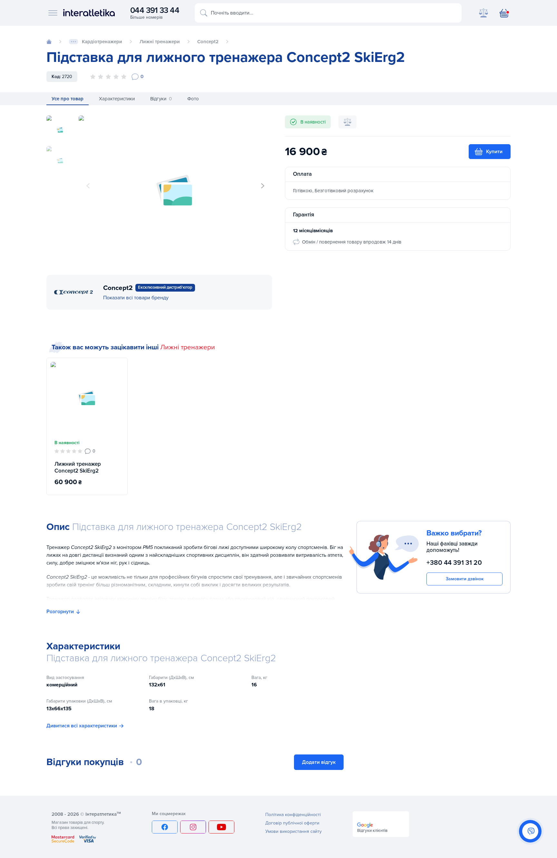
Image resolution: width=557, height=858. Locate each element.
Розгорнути (60, 611)
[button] (263, 186)
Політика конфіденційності (293, 814)
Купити (494, 151)
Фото (193, 99)
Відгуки (161, 99)
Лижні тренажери (187, 347)
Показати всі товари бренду (136, 297)
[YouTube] (221, 827)
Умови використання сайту (293, 831)
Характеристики (117, 99)
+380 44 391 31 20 (454, 563)
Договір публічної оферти (292, 823)
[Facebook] (165, 827)
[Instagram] (193, 827)
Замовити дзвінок (465, 579)
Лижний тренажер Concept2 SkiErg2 (77, 467)
